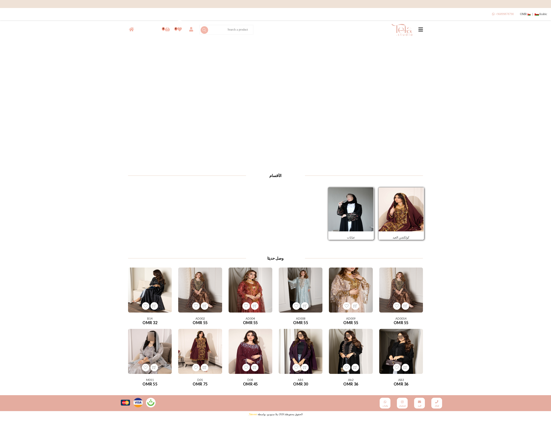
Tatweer (253, 414)
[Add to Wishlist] (397, 306)
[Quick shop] (405, 306)
